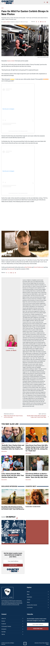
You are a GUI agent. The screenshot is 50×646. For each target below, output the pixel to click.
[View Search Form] (44, 2)
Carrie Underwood (38, 267)
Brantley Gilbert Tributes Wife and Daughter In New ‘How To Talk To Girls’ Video (36, 416)
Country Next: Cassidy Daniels (32, 506)
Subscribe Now (13, 565)
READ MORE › (4, 451)
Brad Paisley (28, 267)
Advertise (36, 642)
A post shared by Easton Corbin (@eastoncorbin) (18, 131)
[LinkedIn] (43, 22)
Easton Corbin (11, 61)
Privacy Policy (42, 642)
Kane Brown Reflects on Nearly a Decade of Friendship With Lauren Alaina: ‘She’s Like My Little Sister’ (37, 475)
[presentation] (12, 434)
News (2, 443)
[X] (39, 22)
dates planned (10, 269)
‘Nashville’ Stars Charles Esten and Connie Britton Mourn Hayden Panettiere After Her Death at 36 (12, 447)
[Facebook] (37, 22)
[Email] (45, 22)
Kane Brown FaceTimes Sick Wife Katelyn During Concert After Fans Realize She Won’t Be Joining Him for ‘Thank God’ (37, 448)
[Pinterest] (41, 22)
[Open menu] (47, 2)
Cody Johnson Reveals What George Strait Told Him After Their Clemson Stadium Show (12, 475)
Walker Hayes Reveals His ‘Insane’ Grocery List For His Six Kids (13, 416)
